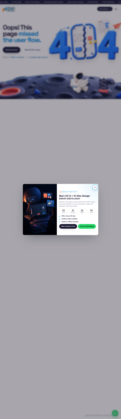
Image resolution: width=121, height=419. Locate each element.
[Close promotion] (95, 187)
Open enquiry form (68, 226)
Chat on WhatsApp (87, 226)
